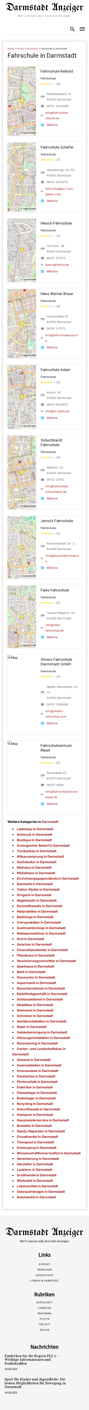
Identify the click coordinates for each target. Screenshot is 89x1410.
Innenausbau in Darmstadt (37, 1071)
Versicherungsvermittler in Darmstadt (46, 961)
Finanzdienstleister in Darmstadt (42, 950)
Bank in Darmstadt (31, 972)
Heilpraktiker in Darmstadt (37, 911)
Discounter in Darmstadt (36, 977)
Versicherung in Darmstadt (38, 1159)
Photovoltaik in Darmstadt (37, 1082)
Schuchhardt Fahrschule (52, 442)
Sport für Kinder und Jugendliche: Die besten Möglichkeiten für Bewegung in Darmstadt (35, 1383)
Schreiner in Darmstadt (35, 1016)
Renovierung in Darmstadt (37, 1043)
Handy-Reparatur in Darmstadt (41, 1131)
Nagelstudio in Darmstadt (37, 900)
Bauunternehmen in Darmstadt (41, 988)
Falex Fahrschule (55, 590)
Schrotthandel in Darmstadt (38, 1109)
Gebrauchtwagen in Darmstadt (41, 1191)
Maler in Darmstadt (32, 1027)
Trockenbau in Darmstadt (36, 851)
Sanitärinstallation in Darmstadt (41, 1021)
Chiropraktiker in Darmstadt (39, 922)
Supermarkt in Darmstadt (36, 983)
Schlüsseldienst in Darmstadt (40, 999)
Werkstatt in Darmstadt (35, 1180)
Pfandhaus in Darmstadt (36, 955)
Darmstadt (32, 48)
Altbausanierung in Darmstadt (40, 856)
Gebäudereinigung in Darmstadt (42, 1032)
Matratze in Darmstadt (34, 867)
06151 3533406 (57, 106)
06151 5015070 (57, 182)
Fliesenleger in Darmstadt (37, 1093)
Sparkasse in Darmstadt (35, 966)
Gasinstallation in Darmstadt (39, 1065)
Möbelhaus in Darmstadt (36, 873)
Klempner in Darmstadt (35, 1115)
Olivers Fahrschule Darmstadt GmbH (56, 661)
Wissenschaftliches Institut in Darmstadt (49, 1153)
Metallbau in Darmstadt (35, 1005)
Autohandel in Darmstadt (36, 1197)
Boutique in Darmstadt (34, 840)
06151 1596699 (57, 704)
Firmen (20, 48)
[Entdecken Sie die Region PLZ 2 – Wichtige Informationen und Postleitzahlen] (76, 1361)
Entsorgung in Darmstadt (36, 1148)
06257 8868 (55, 785)
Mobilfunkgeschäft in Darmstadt (42, 994)
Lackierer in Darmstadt (34, 1169)
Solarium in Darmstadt (34, 944)
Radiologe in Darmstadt (35, 917)
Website (52, 125)
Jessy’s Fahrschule (57, 520)
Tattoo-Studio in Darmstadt (38, 889)
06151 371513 (56, 258)
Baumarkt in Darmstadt (35, 884)
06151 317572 (56, 328)
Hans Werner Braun (57, 293)
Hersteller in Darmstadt (35, 1164)
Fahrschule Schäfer (57, 147)
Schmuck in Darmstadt (34, 834)
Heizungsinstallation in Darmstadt (43, 1038)
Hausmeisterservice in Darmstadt (43, 1120)
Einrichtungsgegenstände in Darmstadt (48, 878)
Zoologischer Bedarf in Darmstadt (43, 845)
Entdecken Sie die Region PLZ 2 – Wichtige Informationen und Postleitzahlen (32, 1360)
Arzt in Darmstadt (30, 939)
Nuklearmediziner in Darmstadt (41, 933)
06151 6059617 (57, 404)
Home (11, 48)
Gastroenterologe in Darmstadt (41, 928)
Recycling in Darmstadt (35, 1104)
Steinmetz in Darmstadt (35, 1010)
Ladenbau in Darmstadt (35, 829)
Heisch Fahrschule (56, 223)
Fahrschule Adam (56, 369)
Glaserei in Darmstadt (34, 1060)
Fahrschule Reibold (57, 71)
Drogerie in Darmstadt (34, 895)
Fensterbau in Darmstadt (36, 1076)
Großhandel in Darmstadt (36, 1175)
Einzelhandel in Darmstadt (37, 1137)
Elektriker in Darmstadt (35, 1087)
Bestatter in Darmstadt (34, 1126)
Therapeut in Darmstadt (35, 1142)
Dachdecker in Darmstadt (36, 862)
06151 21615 (55, 479)
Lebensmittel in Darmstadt (37, 1186)
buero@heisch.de (57, 264)
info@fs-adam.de (57, 411)
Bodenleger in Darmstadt (36, 1098)
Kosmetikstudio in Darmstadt (39, 906)
